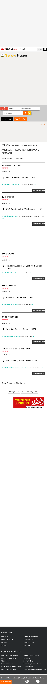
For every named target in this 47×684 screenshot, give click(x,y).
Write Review (6, 171)
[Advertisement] (23, 23)
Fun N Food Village (11, 165)
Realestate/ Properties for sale (35, 669)
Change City (14, 391)
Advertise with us (7, 639)
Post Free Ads (20, 119)
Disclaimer (27, 645)
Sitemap (4, 645)
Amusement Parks (29, 145)
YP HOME (6, 145)
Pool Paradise (9, 285)
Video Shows (5, 661)
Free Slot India (29, 642)
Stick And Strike (10, 317)
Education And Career (9, 658)
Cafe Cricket (8, 197)
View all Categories (29, 391)
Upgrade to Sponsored (39, 190)
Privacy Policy (29, 639)
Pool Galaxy (8, 253)
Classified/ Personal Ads (32, 664)
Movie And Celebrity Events (11, 666)
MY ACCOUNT (7, 119)
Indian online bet (7, 664)
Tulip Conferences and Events (17, 348)
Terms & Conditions (31, 637)
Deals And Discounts (8, 669)
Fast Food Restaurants (25, 216)
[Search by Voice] (25, 113)
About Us (4, 637)
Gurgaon (15, 145)
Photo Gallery (29, 661)
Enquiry (4, 642)
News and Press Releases (10, 655)
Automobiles (28, 666)
